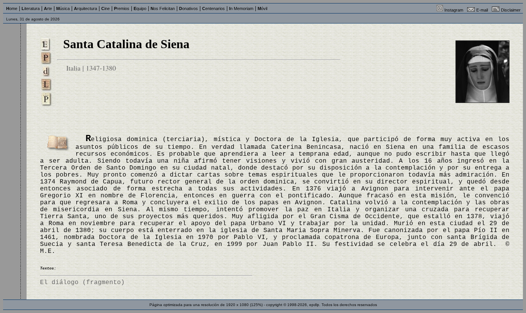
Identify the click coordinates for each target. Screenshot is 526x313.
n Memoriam (241, 8)
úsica (63, 8)
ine (105, 8)
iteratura (31, 8)
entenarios (213, 8)
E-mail (482, 10)
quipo (140, 8)
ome (11, 8)
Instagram (453, 10)
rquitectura (85, 8)
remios (121, 8)
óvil (262, 8)
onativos (188, 8)
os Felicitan (163, 8)
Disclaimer (511, 10)
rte (48, 8)
